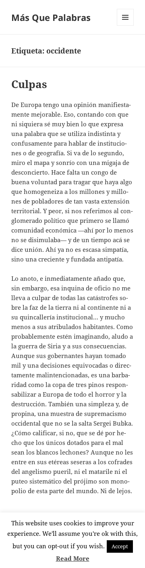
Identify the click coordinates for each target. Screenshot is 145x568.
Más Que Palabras (51, 17)
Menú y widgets (125, 25)
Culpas (29, 84)
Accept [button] (120, 546)
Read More (72, 558)
